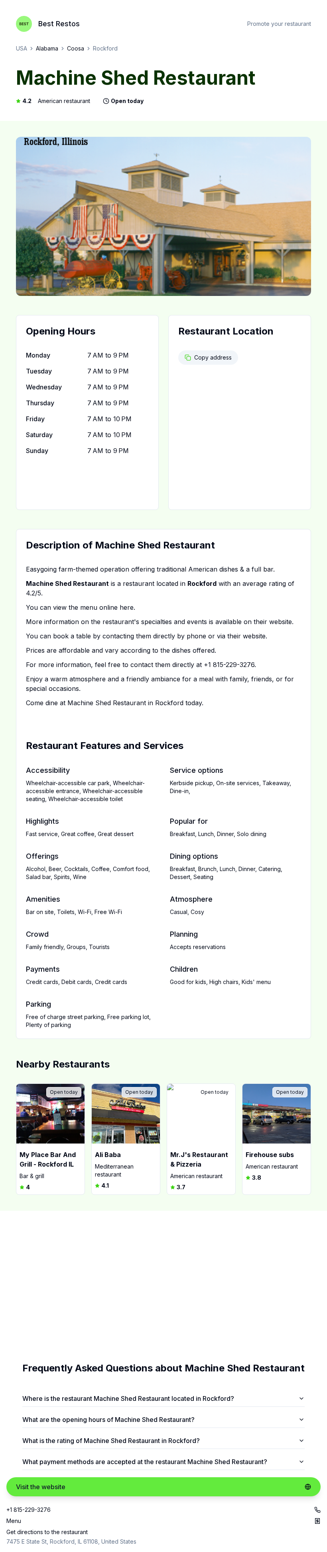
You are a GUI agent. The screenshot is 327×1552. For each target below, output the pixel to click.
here (127, 607)
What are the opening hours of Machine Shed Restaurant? (108, 1420)
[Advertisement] (163, 1286)
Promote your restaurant (279, 23)
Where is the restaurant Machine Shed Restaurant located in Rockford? (128, 1398)
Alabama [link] (47, 48)
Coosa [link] (75, 48)
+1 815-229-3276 (229, 665)
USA (21, 48)
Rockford (105, 48)
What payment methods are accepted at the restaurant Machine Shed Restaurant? (144, 1462)
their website (273, 622)
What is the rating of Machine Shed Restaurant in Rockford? (111, 1441)
